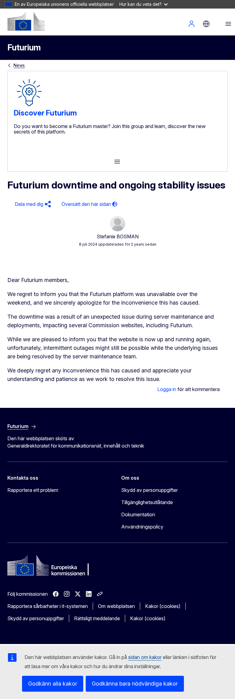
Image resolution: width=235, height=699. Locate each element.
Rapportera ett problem (32, 490)
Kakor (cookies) (163, 606)
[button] (32, 204)
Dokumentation (138, 514)
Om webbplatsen (116, 606)
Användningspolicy (142, 527)
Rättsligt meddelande (97, 618)
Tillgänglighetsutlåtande (147, 502)
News (19, 65)
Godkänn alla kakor (52, 683)
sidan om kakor (145, 657)
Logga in (191, 24)
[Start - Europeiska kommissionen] (26, 21)
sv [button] (206, 24)
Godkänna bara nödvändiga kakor (135, 683)
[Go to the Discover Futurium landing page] (29, 106)
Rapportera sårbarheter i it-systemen (47, 606)
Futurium (24, 47)
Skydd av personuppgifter (149, 490)
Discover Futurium (45, 112)
